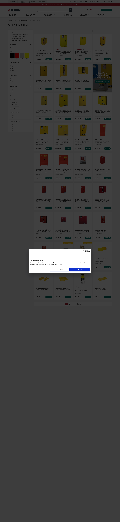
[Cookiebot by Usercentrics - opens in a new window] (84, 251)
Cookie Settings (59, 269)
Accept (80, 269)
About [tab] (80, 256)
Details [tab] (60, 256)
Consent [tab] (39, 256)
